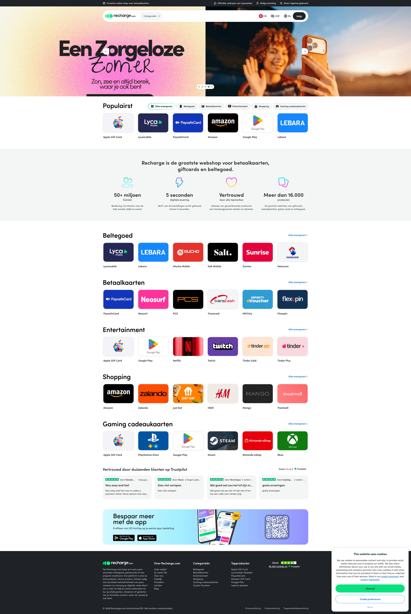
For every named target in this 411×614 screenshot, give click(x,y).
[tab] (161, 106)
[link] (124, 538)
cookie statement (390, 576)
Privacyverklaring (253, 608)
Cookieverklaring (272, 608)
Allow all (370, 588)
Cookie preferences (370, 599)
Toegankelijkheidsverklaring (296, 608)
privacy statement (370, 579)
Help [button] (299, 16)
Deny (370, 607)
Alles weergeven (297, 235)
